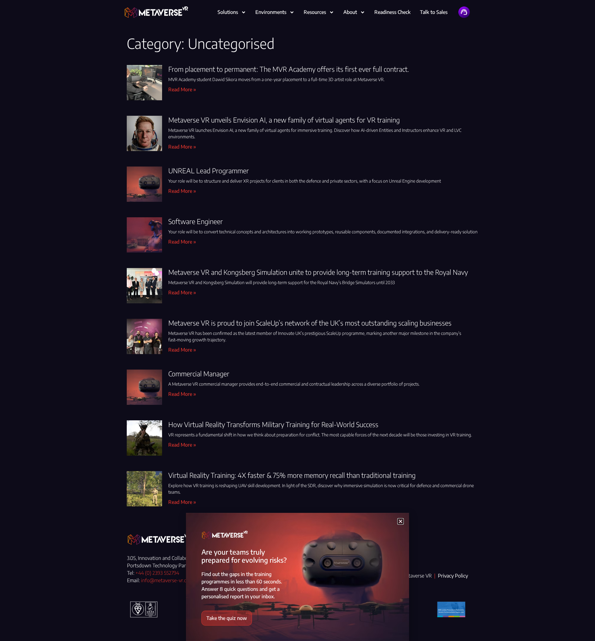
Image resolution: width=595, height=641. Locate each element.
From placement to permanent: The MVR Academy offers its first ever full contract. (288, 69)
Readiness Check (392, 12)
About (350, 12)
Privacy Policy (453, 576)
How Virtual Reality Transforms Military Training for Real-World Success (273, 424)
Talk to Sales (433, 12)
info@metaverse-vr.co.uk (168, 580)
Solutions (228, 12)
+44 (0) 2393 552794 (157, 573)
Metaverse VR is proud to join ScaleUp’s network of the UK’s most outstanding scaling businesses (310, 322)
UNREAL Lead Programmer (208, 170)
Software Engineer (195, 221)
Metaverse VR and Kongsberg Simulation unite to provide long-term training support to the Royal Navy (318, 272)
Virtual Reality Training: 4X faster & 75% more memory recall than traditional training (292, 475)
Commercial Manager (198, 373)
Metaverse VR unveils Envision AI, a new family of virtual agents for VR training (284, 119)
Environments (270, 12)
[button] (400, 521)
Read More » (182, 89)
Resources (315, 12)
